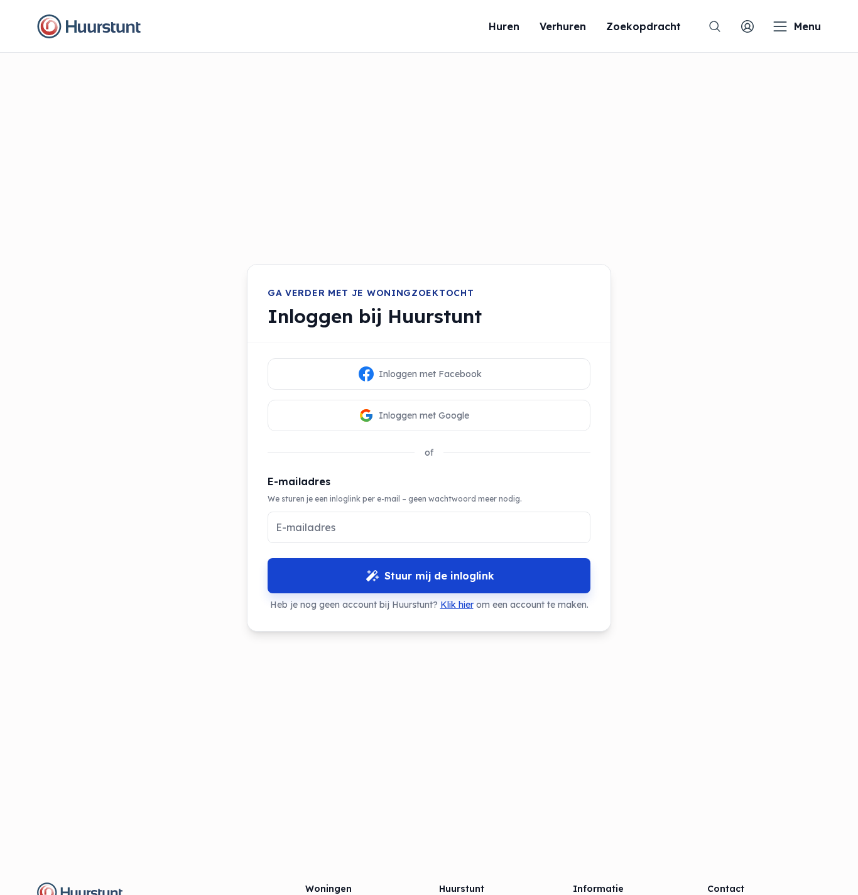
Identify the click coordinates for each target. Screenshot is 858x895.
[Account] (747, 26)
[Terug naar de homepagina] (89, 26)
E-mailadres (299, 481)
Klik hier (457, 604)
